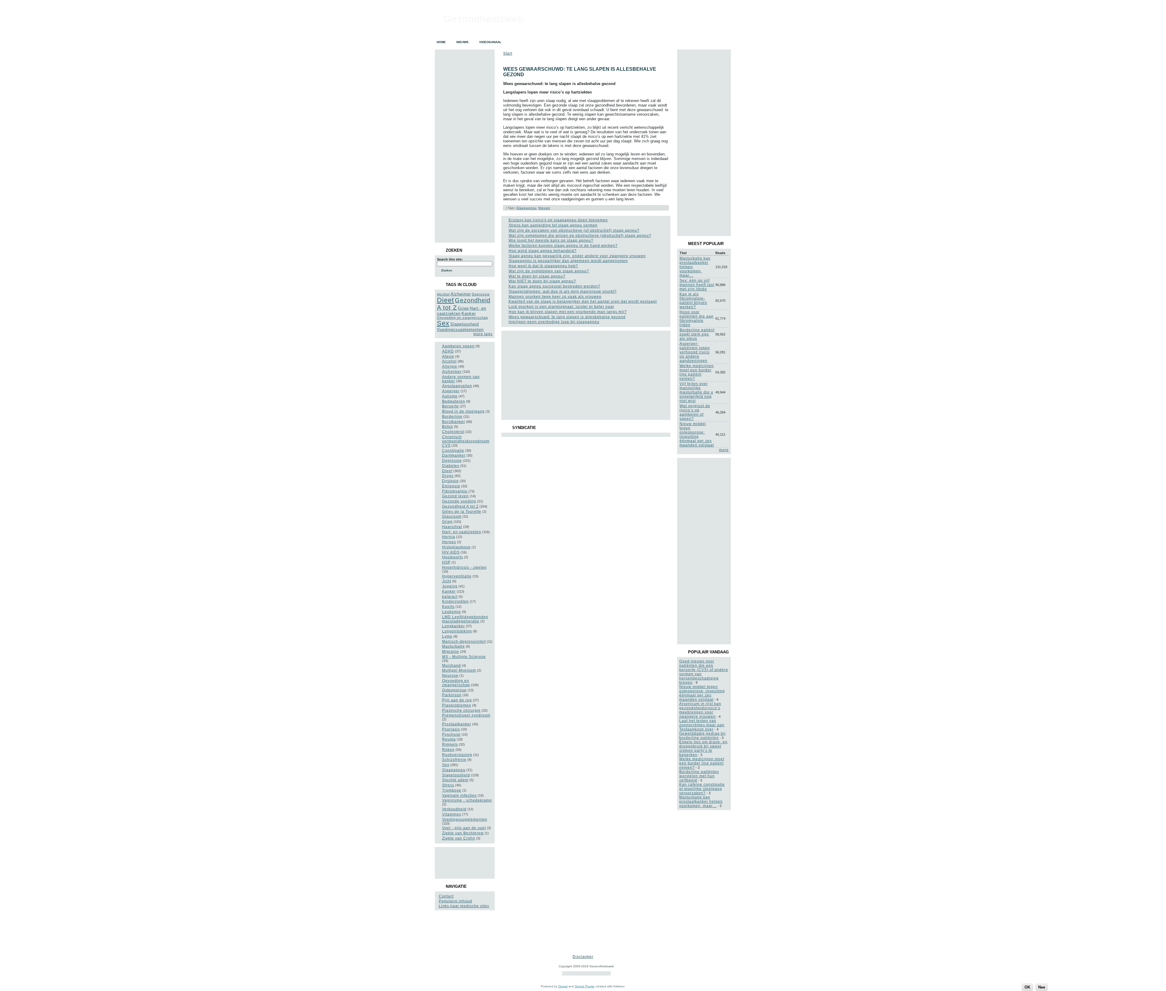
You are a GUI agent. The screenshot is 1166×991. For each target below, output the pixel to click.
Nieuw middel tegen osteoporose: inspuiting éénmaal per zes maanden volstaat (697, 434)
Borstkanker (453, 422)
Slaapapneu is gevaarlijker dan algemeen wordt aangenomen (568, 261)
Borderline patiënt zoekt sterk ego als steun (697, 334)
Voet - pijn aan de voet (464, 828)
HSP (446, 562)
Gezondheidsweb (483, 18)
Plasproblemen (456, 705)
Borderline (452, 416)
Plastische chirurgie (461, 710)
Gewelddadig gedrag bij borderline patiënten (702, 735)
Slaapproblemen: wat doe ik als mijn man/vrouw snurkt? (563, 291)
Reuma (449, 739)
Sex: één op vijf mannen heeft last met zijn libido (697, 284)
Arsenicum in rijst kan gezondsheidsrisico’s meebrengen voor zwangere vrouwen (700, 710)
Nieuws (544, 207)
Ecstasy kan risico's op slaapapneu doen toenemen (558, 220)
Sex (443, 323)
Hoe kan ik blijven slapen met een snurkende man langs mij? (568, 312)
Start (507, 53)
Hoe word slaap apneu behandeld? (543, 251)
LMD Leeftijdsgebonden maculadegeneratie (465, 619)
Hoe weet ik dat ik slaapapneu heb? (543, 266)
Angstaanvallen (457, 386)
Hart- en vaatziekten (461, 532)
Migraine (450, 651)
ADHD (448, 351)
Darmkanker (453, 455)
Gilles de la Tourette (461, 511)
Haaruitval (452, 527)
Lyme (447, 636)
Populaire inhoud (455, 901)
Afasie (448, 356)
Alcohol (443, 294)
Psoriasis (451, 729)
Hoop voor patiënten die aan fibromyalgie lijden (697, 318)
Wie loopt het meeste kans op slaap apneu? (551, 240)
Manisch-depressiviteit (464, 641)
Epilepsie (451, 486)
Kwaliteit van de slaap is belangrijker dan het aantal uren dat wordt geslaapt (583, 301)
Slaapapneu (453, 770)
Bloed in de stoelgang (463, 411)
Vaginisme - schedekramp (467, 800)
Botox (447, 426)
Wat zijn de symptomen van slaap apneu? (549, 271)
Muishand (451, 665)
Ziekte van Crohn (458, 838)
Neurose (450, 675)
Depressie (481, 294)
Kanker (469, 313)
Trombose (451, 790)
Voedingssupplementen (460, 329)
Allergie (449, 366)
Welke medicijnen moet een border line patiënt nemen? (697, 372)
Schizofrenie (454, 760)
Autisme (450, 396)
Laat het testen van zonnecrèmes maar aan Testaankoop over (701, 725)
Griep (463, 308)
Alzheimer (461, 294)
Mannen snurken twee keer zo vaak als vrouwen (555, 297)
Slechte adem (455, 780)
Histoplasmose (456, 547)
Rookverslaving (457, 755)
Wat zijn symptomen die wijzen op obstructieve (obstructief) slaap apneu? (580, 235)
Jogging (450, 586)
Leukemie (451, 612)
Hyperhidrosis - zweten (464, 567)
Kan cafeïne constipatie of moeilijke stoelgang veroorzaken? (702, 788)
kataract (450, 596)
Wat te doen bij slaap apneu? (537, 276)
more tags (483, 334)
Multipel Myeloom (459, 670)
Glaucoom (452, 516)
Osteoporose (454, 690)
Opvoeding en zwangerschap (462, 317)
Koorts (448, 606)
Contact (446, 896)
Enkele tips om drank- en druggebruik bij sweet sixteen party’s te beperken (703, 748)
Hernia (448, 537)
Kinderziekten (455, 601)
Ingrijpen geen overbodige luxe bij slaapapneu (554, 322)
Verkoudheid (454, 809)
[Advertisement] (464, 863)
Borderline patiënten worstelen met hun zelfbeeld (699, 776)
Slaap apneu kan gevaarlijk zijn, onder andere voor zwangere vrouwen (577, 256)
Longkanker (453, 626)
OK (1027, 987)
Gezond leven (455, 496)
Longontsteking (457, 631)
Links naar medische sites (464, 906)
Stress (448, 785)
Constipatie (453, 450)
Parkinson (452, 695)
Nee (1041, 987)
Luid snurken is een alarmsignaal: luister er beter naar (561, 307)
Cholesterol (453, 432)
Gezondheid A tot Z (460, 506)
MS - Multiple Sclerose (464, 657)
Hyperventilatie (457, 576)
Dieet (445, 300)
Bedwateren (453, 401)
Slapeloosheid (464, 324)
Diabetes (450, 466)
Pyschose (451, 734)
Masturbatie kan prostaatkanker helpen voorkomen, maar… (701, 801)
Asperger (451, 391)
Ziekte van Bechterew (463, 833)
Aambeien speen (458, 346)
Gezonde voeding (459, 501)
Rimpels (450, 744)
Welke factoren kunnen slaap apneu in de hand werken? (563, 245)
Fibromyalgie (455, 491)
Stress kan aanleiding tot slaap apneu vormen (553, 225)
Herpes (449, 542)
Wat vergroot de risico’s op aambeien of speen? (695, 412)
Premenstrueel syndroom (466, 715)
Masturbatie (453, 646)
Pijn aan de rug (457, 700)
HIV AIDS (451, 552)
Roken (448, 750)
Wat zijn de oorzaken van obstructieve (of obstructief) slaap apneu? (574, 230)
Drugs (448, 476)
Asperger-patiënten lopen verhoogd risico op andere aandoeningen (695, 352)
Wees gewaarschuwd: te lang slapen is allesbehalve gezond (567, 317)
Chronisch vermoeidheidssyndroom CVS (465, 441)
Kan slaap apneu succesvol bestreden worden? (554, 286)
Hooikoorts (452, 557)
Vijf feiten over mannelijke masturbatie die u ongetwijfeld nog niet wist (696, 392)
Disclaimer (583, 957)
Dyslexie (450, 481)
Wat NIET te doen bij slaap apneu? (542, 281)
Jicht (446, 581)
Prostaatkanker (456, 724)
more (724, 450)
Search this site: (450, 259)
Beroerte (450, 406)
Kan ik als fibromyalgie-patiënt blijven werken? (693, 300)
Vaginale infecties (459, 795)
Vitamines (451, 814)
